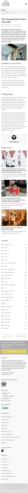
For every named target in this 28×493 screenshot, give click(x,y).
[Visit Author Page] (14, 137)
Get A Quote (4, 467)
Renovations (6, 313)
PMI (4, 303)
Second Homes (7, 319)
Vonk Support (17, 24)
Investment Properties (9, 285)
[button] (26, 4)
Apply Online (4, 464)
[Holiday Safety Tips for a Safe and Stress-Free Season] (14, 217)
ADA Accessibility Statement (8, 476)
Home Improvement (8, 269)
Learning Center (5, 459)
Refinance (6, 309)
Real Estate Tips (7, 306)
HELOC (5, 266)
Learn (4, 288)
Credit (5, 253)
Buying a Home (7, 244)
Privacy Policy (4, 479)
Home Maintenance (8, 26)
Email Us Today (7, 400)
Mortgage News (7, 294)
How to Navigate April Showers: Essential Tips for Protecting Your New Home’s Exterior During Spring (13, 200)
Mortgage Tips (7, 300)
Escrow (5, 257)
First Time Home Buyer (9, 263)
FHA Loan (6, 260)
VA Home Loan (5, 422)
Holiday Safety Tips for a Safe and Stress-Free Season (12, 228)
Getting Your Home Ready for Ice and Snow (20, 336)
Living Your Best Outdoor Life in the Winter (7, 336)
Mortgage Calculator (8, 291)
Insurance (5, 281)
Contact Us (4, 461)
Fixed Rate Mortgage (6, 416)
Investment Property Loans (8, 440)
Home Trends (6, 278)
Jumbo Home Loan (5, 431)
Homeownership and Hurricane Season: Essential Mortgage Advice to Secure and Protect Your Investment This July (14, 170)
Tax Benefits (6, 322)
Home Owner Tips (17, 26)
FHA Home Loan (5, 419)
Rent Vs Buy (6, 316)
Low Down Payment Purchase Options (10, 437)
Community (6, 250)
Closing (5, 247)
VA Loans (5, 328)
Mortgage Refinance (8, 297)
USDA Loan (6, 325)
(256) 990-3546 (7, 398)
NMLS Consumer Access (7, 473)
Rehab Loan (4, 425)
